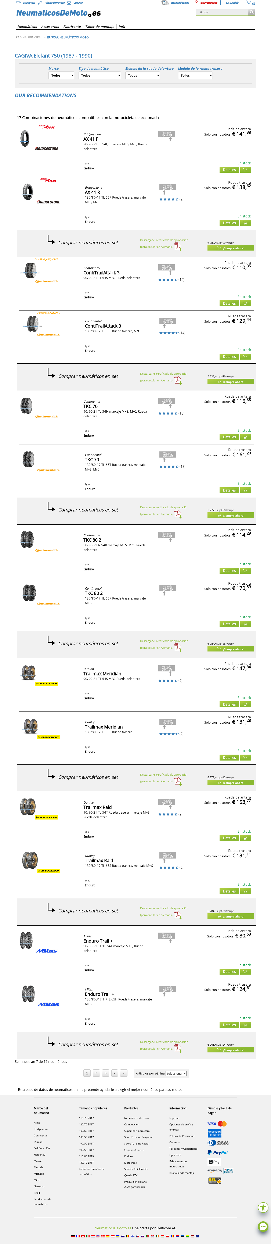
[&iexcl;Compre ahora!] (245, 170)
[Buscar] (251, 12)
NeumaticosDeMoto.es (113, 1228)
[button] (263, 1207)
